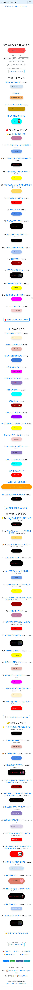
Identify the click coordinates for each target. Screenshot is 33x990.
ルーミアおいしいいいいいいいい (16, 108)
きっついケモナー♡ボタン (16, 435)
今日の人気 (7, 951)
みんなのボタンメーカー (9, 2)
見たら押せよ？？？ (16, 50)
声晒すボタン (17, 209)
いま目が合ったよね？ (16, 826)
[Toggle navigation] (29, 2)
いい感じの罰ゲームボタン (18, 247)
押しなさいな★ (16, 603)
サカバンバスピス (16, 337)
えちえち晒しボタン (16, 367)
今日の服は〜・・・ (16, 452)
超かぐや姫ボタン (16, 390)
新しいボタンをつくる (17, 71)
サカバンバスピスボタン (16, 333)
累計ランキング (10, 954)
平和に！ (16, 177)
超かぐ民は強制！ (16, 393)
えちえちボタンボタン (17, 221)
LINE (13, 961)
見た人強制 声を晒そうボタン (17, 64)
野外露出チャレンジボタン (18, 295)
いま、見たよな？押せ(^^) (16, 799)
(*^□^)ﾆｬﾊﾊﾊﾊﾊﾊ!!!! (14, 772)
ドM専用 (17, 138)
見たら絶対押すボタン (15, 820)
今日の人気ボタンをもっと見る (17, 319)
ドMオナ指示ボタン (19, 134)
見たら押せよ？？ (15, 226)
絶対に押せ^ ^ (14, 275)
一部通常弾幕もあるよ (16, 86)
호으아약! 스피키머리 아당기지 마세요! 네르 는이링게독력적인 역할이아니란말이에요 (16, 487)
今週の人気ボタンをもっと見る (17, 717)
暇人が (16, 151)
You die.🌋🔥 (16, 262)
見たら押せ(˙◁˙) (16, 498)
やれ (17, 240)
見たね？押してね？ (16, 908)
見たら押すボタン (15, 875)
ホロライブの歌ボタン (16, 412)
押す (17, 191)
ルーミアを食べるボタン (16, 105)
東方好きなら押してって (17, 61)
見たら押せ (16, 348)
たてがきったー (23, 983)
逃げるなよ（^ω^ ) (16, 708)
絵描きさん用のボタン (16, 662)
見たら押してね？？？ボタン (18, 807)
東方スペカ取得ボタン (16, 82)
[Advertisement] (16, 24)
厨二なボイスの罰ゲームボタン (16, 494)
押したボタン (25, 954)
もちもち (16, 360)
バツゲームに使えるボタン (16, 378)
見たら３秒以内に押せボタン (18, 862)
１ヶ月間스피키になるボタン (16, 482)
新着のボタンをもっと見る (17, 508)
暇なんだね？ (16, 694)
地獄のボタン (18, 259)
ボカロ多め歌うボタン (17, 198)
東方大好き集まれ (24, 58)
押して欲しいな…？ (16, 813)
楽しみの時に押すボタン (16, 116)
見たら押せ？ (16, 213)
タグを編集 (8, 58)
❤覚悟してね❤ (16, 371)
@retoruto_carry (14, 970)
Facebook (20, 961)
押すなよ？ (16, 474)
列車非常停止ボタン (16, 471)
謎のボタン (17, 93)
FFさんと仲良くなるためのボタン (16, 423)
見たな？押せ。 (16, 164)
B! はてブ (27, 961)
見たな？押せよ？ (16, 416)
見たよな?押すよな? (16, 382)
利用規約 (22, 970)
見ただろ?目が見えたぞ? (15, 896)
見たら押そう (16, 251)
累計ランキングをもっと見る (17, 933)
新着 (16, 951)
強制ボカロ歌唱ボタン (16, 344)
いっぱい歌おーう (16, 202)
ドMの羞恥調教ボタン (18, 283)
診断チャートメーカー (12, 983)
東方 (15, 58)
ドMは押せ (16, 287)
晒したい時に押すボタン (16, 356)
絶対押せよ (16, 439)
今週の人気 (26, 951)
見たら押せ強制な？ (14, 880)
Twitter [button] (6, 961)
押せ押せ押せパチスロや (16, 97)
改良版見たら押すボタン (17, 765)
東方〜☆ (15, 121)
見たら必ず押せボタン (18, 270)
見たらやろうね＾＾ (16, 628)
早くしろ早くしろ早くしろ (16, 868)
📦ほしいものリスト (22, 976)
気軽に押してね (16, 668)
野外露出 (16, 681)
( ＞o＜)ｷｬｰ (14, 854)
